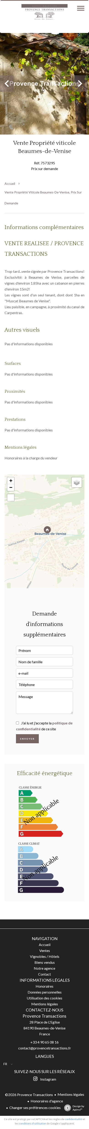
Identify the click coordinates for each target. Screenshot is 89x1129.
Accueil (10, 183)
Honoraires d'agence (47, 1101)
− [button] (10, 487)
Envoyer (27, 738)
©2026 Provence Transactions (29, 1094)
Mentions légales (71, 1094)
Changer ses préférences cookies (35, 1107)
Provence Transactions (44, 1016)
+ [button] (10, 480)
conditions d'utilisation (32, 1123)
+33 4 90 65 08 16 (44, 1042)
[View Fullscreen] (10, 497)
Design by (78, 1107)
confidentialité (73, 1119)
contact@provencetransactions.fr (44, 1048)
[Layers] (77, 482)
